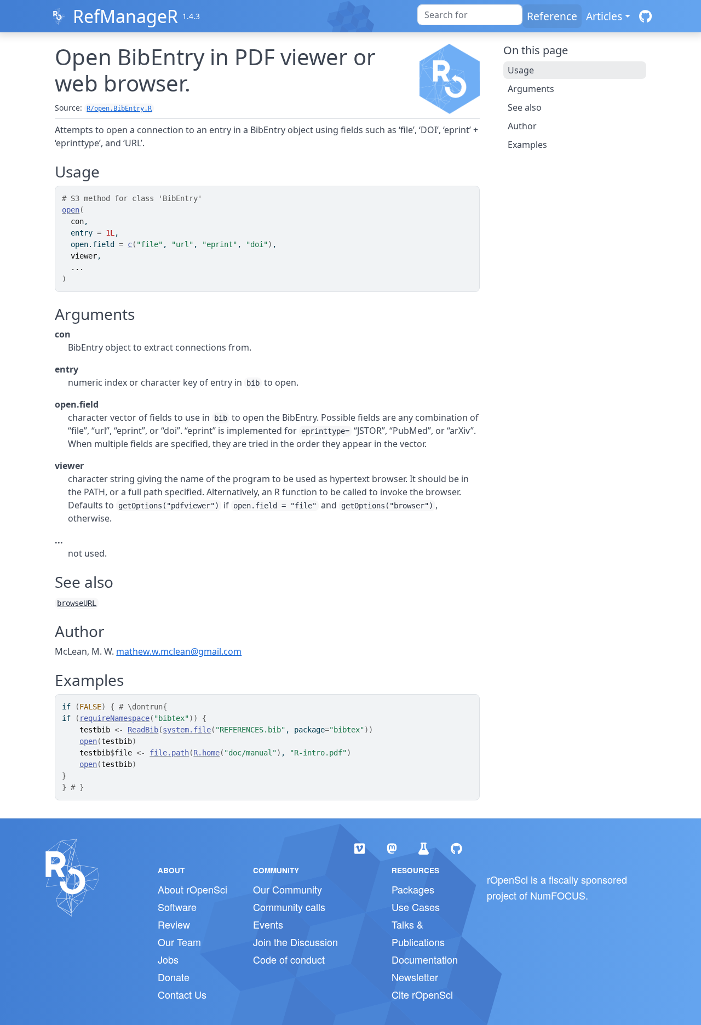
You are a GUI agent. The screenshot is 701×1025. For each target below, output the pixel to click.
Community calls (289, 907)
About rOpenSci (192, 889)
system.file (187, 729)
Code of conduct (289, 959)
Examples (527, 145)
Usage (521, 70)
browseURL (76, 603)
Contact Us (182, 994)
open (70, 209)
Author (522, 126)
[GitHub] (645, 16)
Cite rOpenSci (422, 994)
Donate (173, 977)
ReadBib (143, 729)
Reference (552, 16)
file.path (169, 752)
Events (268, 924)
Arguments (531, 89)
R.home (206, 752)
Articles (604, 16)
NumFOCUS (557, 895)
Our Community (287, 889)
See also (525, 107)
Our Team (179, 942)
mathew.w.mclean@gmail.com (179, 651)
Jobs (168, 959)
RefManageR (125, 16)
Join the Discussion (295, 942)
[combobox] (469, 14)
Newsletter (415, 977)
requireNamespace (114, 718)
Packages (413, 889)
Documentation (425, 959)
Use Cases (416, 907)
